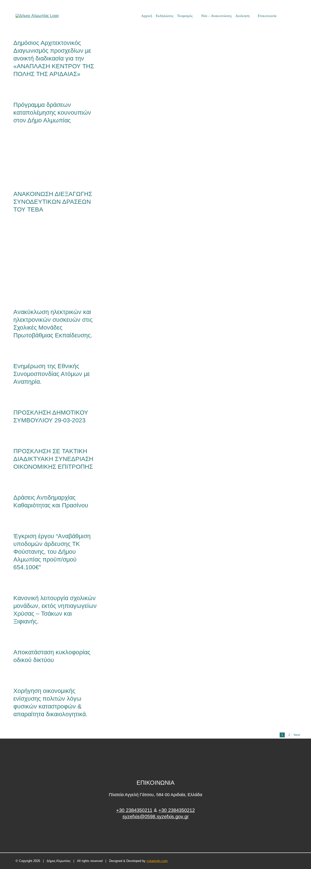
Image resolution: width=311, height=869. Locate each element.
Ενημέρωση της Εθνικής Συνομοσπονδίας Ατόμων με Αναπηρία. (51, 374)
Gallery (63, 161)
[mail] (285, 16)
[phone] (293, 16)
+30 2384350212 (176, 810)
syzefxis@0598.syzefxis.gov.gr (155, 816)
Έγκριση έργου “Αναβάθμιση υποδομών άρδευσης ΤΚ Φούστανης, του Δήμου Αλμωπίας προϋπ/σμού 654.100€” (52, 552)
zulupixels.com (157, 861)
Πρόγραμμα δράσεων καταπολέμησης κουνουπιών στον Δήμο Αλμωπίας (52, 112)
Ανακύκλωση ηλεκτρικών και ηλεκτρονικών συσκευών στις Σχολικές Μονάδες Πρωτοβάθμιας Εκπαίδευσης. (47, 264)
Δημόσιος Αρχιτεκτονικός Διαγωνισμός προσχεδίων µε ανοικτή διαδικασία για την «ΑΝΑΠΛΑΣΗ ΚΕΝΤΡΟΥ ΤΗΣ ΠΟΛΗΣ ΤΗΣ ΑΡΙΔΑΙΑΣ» (53, 58)
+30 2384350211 (134, 810)
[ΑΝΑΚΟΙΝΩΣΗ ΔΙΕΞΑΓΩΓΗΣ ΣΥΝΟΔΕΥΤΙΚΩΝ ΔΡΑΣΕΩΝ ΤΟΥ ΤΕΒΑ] (55, 161)
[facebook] (155, 835)
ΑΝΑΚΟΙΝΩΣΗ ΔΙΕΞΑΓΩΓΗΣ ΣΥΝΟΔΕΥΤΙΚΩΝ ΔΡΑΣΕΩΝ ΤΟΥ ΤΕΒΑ (47, 161)
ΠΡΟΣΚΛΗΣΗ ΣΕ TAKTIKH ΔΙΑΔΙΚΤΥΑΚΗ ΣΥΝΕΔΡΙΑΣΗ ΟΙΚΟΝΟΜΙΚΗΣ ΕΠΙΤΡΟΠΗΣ (53, 459)
